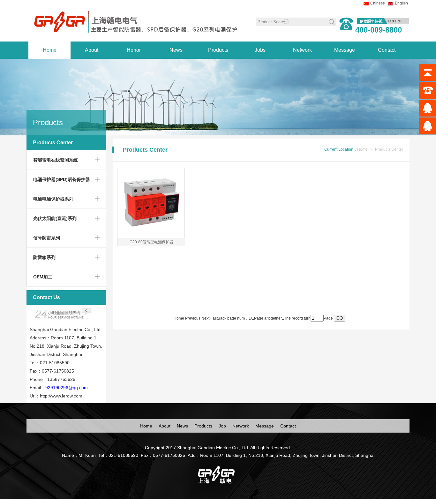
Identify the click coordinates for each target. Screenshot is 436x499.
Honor (134, 50)
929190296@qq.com (66, 387)
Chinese (377, 3)
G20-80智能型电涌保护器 (151, 242)
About (91, 50)
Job (222, 425)
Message (344, 50)
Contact (386, 50)
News (176, 50)
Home (49, 50)
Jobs (260, 50)
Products (218, 50)
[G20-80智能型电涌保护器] (150, 235)
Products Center (389, 149)
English (401, 3)
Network (302, 50)
